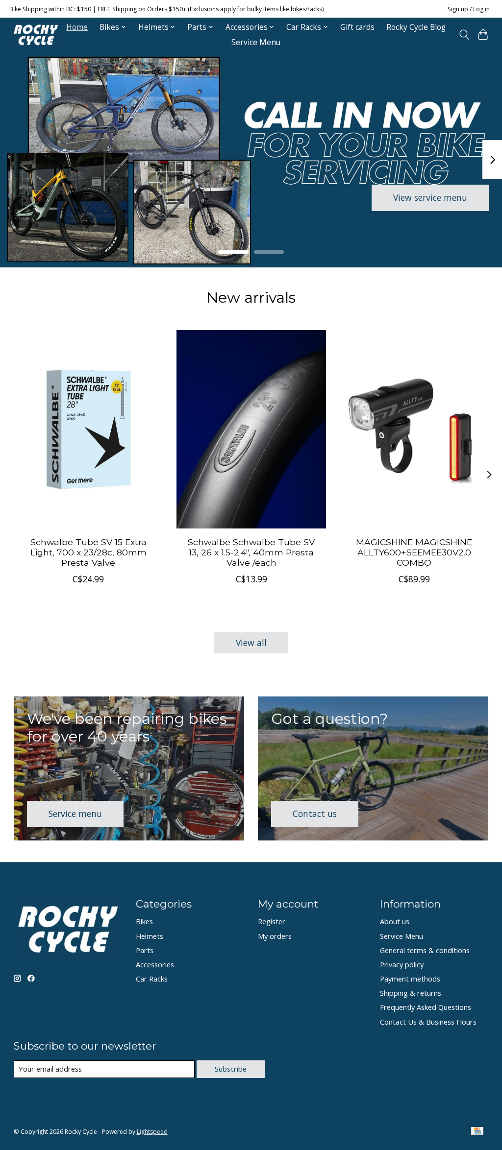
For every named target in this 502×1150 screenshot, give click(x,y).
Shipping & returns (410, 993)
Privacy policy (402, 964)
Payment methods (410, 978)
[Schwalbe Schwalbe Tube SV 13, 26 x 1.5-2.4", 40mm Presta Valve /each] (251, 429)
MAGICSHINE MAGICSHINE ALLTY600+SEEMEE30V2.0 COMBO (414, 552)
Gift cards (357, 27)
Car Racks (152, 978)
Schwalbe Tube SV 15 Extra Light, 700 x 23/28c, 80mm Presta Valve (88, 552)
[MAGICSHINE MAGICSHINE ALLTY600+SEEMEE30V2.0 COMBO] (414, 429)
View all (251, 642)
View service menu (430, 197)
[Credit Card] (477, 1132)
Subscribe (231, 1069)
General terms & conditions (425, 950)
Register (271, 921)
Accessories (155, 964)
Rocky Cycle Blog (416, 27)
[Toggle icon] (464, 35)
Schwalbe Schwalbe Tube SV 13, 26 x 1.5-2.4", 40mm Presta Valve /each (251, 552)
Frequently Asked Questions (425, 1007)
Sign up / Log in (469, 9)
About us (394, 921)
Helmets (149, 936)
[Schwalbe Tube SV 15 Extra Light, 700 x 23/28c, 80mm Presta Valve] (88, 429)
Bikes (144, 921)
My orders (275, 936)
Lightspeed (152, 1131)
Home (77, 27)
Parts (144, 950)
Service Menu (255, 42)
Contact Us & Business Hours (428, 1022)
